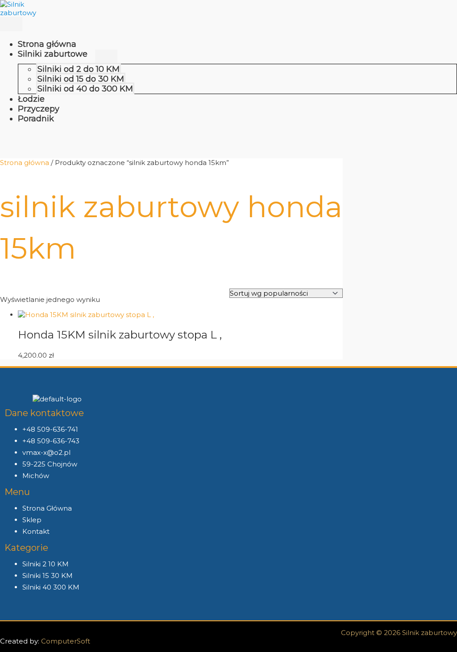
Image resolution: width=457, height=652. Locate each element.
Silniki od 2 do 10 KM (78, 69)
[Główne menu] (11, 24)
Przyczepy (38, 109)
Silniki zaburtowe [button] (52, 54)
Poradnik (36, 119)
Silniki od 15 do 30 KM (80, 79)
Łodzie (31, 99)
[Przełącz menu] (106, 57)
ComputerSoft (65, 641)
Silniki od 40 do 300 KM (85, 89)
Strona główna (47, 44)
